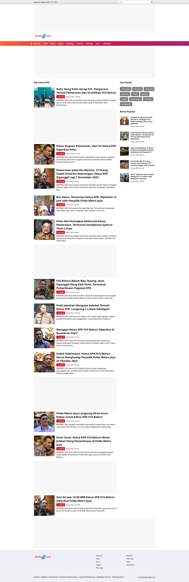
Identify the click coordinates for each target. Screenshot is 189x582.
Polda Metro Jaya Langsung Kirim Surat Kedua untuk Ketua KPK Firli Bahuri (82, 415)
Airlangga (126, 89)
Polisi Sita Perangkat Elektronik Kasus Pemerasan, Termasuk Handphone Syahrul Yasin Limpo (84, 224)
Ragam (60, 43)
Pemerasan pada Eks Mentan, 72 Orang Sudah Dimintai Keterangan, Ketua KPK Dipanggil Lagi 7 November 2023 (82, 173)
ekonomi (149, 89)
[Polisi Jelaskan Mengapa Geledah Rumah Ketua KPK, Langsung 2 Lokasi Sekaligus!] (44, 314)
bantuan (137, 89)
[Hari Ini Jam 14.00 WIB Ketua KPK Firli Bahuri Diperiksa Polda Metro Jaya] (44, 505)
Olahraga (89, 43)
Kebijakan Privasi (104, 577)
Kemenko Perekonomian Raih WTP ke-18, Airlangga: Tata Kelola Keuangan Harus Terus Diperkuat (141, 120)
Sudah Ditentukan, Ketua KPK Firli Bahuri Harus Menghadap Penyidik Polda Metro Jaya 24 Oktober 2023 (86, 357)
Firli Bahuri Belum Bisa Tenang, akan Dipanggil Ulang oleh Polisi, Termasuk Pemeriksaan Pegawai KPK (81, 284)
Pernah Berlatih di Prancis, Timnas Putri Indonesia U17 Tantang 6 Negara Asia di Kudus (142, 163)
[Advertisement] (94, 19)
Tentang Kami (118, 577)
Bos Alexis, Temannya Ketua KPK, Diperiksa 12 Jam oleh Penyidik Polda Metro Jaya (86, 198)
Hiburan (80, 43)
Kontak (37, 577)
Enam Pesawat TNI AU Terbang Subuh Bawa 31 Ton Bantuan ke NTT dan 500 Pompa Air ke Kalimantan (142, 136)
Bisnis (53, 43)
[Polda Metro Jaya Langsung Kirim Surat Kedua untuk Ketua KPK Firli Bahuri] (44, 421)
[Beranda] (31, 43)
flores (135, 94)
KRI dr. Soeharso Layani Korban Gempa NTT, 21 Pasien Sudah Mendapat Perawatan (142, 176)
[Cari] (152, 2)
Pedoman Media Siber (68, 577)
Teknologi (70, 43)
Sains (98, 43)
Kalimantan (135, 99)
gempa (145, 94)
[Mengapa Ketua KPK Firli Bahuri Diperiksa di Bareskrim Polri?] (44, 338)
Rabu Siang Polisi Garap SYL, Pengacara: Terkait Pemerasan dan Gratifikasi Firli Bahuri (86, 90)
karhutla (148, 99)
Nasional (37, 43)
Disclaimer (53, 577)
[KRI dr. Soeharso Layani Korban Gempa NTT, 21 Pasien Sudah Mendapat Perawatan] (124, 177)
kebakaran (126, 104)
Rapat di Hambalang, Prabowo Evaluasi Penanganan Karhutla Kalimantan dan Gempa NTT (142, 150)
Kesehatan (107, 43)
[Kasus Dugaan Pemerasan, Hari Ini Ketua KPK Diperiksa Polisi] (44, 154)
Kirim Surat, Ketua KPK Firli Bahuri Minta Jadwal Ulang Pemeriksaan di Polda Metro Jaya (83, 441)
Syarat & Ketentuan (87, 577)
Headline (60, 292)
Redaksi (44, 577)
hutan (124, 99)
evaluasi (125, 94)
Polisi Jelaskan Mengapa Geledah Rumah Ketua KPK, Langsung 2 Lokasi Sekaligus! (83, 307)
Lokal (45, 43)
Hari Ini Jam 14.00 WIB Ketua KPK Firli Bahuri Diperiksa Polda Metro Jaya (85, 498)
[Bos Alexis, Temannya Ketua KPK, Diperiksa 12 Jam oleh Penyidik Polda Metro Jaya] (44, 205)
